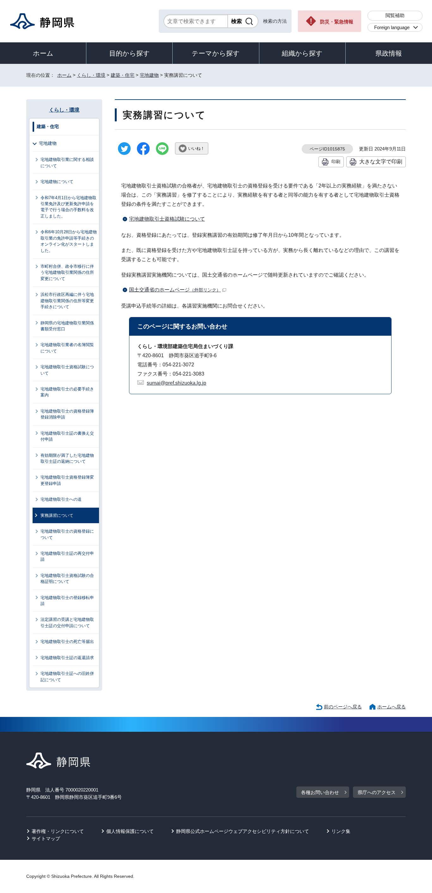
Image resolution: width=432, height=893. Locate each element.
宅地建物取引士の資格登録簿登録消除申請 (67, 414)
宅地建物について (56, 181)
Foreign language (392, 27)
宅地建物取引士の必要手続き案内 (67, 392)
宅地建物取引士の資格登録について (67, 534)
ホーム (43, 53)
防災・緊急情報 (336, 21)
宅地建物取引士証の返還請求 (67, 657)
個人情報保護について (130, 831)
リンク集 (340, 831)
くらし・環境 (91, 75)
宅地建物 (149, 75)
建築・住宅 (122, 75)
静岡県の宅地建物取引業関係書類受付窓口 (67, 326)
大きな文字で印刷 (380, 161)
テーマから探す (216, 53)
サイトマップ (46, 838)
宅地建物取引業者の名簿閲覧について (67, 347)
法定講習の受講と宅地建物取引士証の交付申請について (67, 622)
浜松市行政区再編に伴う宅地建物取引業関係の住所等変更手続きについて (67, 300)
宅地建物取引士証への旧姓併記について (67, 676)
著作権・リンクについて (58, 831)
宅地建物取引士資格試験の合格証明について (67, 578)
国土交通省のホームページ (175, 289)
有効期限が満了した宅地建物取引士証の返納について (67, 458)
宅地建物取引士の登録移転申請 (67, 600)
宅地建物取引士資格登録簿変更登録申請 (67, 480)
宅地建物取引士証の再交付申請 (67, 556)
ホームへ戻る (391, 706)
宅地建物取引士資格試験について (167, 219)
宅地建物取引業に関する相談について (67, 162)
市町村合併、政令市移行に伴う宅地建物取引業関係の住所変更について (67, 272)
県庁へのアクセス (377, 792)
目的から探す (129, 53)
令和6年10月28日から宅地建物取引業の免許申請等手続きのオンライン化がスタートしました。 (68, 241)
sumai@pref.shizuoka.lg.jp (176, 383)
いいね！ (196, 148)
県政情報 (388, 53)
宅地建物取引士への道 (61, 499)
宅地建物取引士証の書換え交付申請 (67, 436)
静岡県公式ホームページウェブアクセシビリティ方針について (242, 831)
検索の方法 (275, 21)
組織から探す (302, 53)
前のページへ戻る (343, 706)
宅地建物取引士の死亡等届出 (67, 641)
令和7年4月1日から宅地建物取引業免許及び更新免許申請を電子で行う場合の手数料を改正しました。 (68, 206)
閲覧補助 (395, 15)
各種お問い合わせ (320, 792)
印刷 (335, 161)
